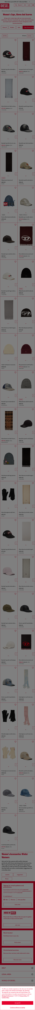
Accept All (17, 1003)
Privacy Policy (23, 995)
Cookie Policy (5, 997)
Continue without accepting (17, 1007)
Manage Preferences (7, 995)
